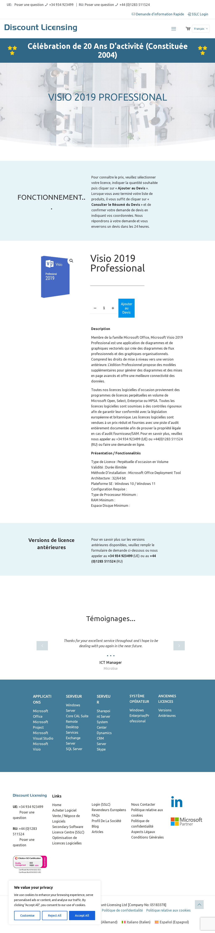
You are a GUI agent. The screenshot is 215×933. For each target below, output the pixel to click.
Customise (27, 915)
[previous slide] (42, 645)
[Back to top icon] (199, 904)
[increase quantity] (113, 308)
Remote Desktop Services (72, 727)
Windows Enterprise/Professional (139, 715)
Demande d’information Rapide (160, 14)
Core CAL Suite (77, 716)
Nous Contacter (143, 804)
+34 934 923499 (61, 5)
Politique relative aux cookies (168, 910)
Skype (101, 749)
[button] (71, 261)
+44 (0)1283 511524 (134, 5)
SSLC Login (199, 14)
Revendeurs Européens (109, 810)
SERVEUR (74, 696)
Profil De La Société (106, 821)
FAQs (96, 815)
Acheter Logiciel (64, 810)
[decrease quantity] (95, 308)
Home (56, 805)
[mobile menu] (173, 28)
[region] (54, 902)
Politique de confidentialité (122, 910)
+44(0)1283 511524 (168, 439)
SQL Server (74, 749)
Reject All (54, 915)
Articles (97, 832)
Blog (95, 826)
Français (199, 28)
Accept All (82, 915)
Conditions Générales (147, 837)
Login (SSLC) (101, 804)
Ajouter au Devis (126, 308)
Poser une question (29, 5)
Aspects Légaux (143, 832)
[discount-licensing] (41, 28)
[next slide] (179, 645)
